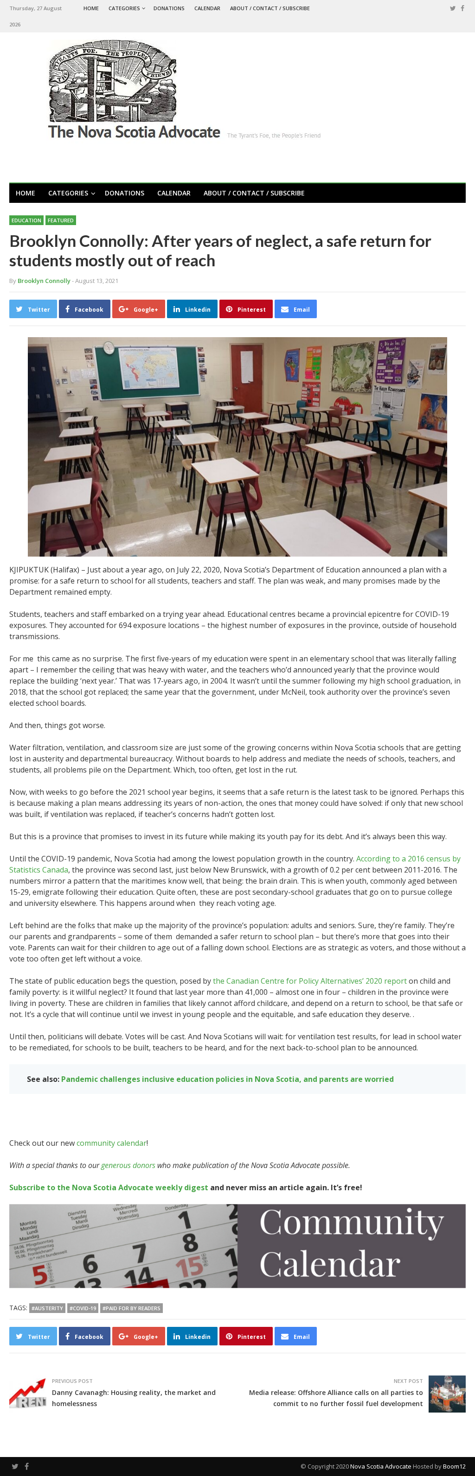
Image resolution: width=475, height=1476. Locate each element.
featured (61, 220)
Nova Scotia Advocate (380, 1466)
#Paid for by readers (131, 1308)
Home (91, 8)
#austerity (47, 1308)
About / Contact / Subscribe (270, 8)
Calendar (207, 8)
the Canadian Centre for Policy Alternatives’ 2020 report (310, 981)
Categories (124, 8)
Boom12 (454, 1466)
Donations (169, 8)
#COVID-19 (83, 1308)
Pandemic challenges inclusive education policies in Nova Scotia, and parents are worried (227, 1079)
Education (26, 220)
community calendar (112, 1143)
